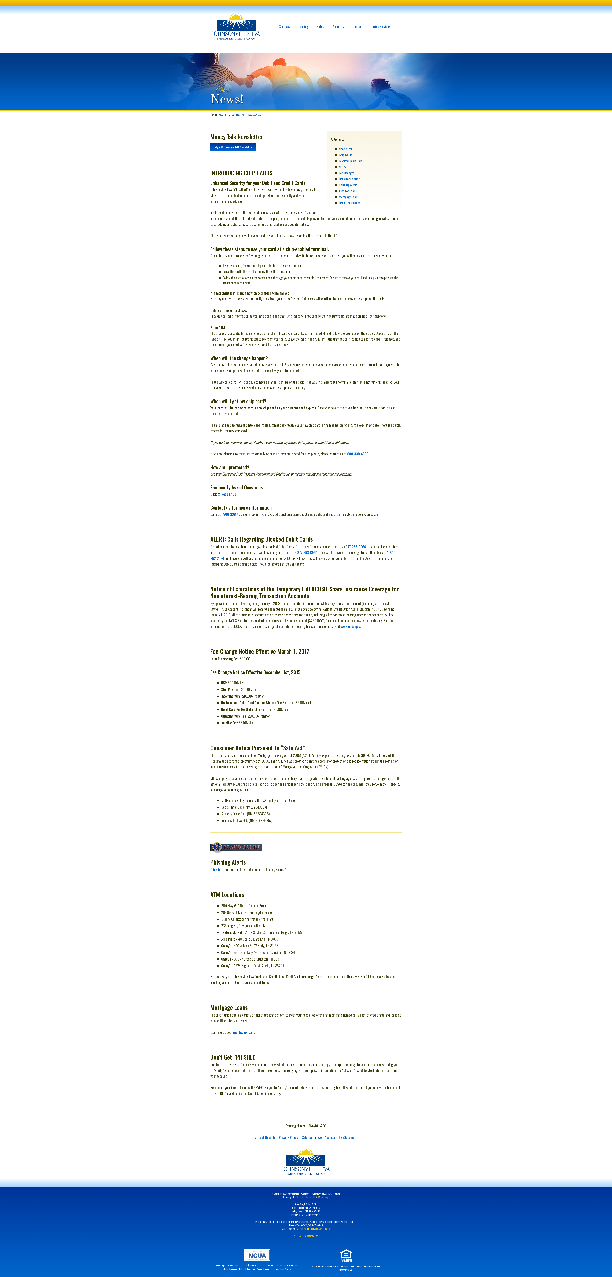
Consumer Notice (349, 178)
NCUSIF (343, 166)
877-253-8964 (356, 546)
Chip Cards (345, 154)
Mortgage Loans (349, 196)
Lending (303, 26)
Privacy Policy (288, 1137)
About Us (338, 26)
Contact (358, 26)
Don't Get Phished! (350, 202)
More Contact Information (306, 1235)
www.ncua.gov (350, 626)
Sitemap (307, 1137)
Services (284, 26)
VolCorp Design (323, 1197)
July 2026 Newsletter (233, 147)
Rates (320, 26)
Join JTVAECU (237, 115)
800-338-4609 (357, 454)
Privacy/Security (256, 115)
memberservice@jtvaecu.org (317, 1228)
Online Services (381, 26)
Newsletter (345, 148)
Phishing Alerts (348, 184)
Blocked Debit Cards (351, 160)
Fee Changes (346, 172)
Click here (217, 869)
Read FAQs (228, 494)
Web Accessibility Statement (337, 1137)
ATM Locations (348, 190)
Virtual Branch (265, 1137)
